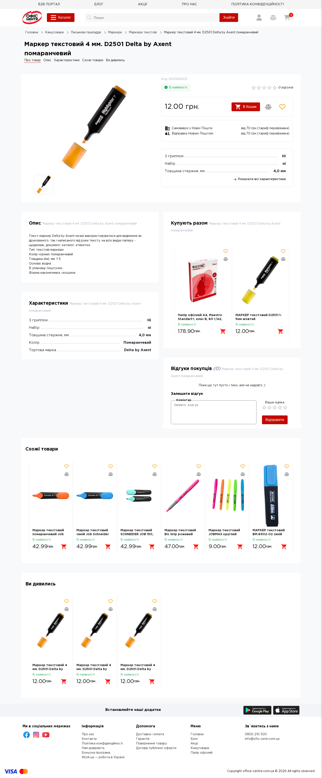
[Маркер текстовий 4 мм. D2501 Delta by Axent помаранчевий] (50, 630)
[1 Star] (264, 407)
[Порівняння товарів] (273, 17)
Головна (197, 734)
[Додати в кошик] (223, 331)
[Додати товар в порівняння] (268, 106)
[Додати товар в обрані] (282, 106)
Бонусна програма (96, 752)
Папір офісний (201, 752)
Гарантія (142, 739)
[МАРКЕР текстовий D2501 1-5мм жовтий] (203, 280)
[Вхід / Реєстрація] (259, 17)
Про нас (88, 734)
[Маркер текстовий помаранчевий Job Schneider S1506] (50, 496)
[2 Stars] (269, 407)
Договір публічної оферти (156, 748)
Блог (194, 739)
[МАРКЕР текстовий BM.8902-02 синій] (271, 496)
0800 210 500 (256, 734)
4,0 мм (280, 171)
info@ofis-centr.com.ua (262, 739)
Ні (284, 156)
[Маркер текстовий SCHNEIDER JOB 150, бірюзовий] (138, 496)
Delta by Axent (137, 350)
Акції (194, 743)
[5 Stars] (285, 407)
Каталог (64, 17)
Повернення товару (151, 743)
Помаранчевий (137, 342)
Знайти (229, 17)
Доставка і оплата (150, 734)
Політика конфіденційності (102, 743)
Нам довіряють (93, 748)
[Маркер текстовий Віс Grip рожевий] (183, 496)
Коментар (183, 400)
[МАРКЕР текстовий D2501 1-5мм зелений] (260, 280)
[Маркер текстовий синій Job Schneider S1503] (94, 496)
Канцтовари (200, 748)
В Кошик (250, 107)
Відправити (274, 420)
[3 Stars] (274, 407)
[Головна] (32, 17)
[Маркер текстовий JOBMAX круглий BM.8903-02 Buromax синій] (227, 496)
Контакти (89, 739)
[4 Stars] (280, 407)
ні (284, 163)
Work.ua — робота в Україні (103, 757)
